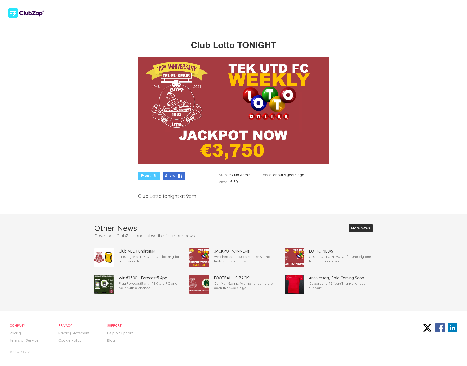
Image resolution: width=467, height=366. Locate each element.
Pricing (15, 333)
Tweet (146, 176)
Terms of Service (24, 340)
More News (360, 228)
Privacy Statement (73, 333)
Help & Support (120, 333)
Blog (111, 340)
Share (170, 176)
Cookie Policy (69, 340)
